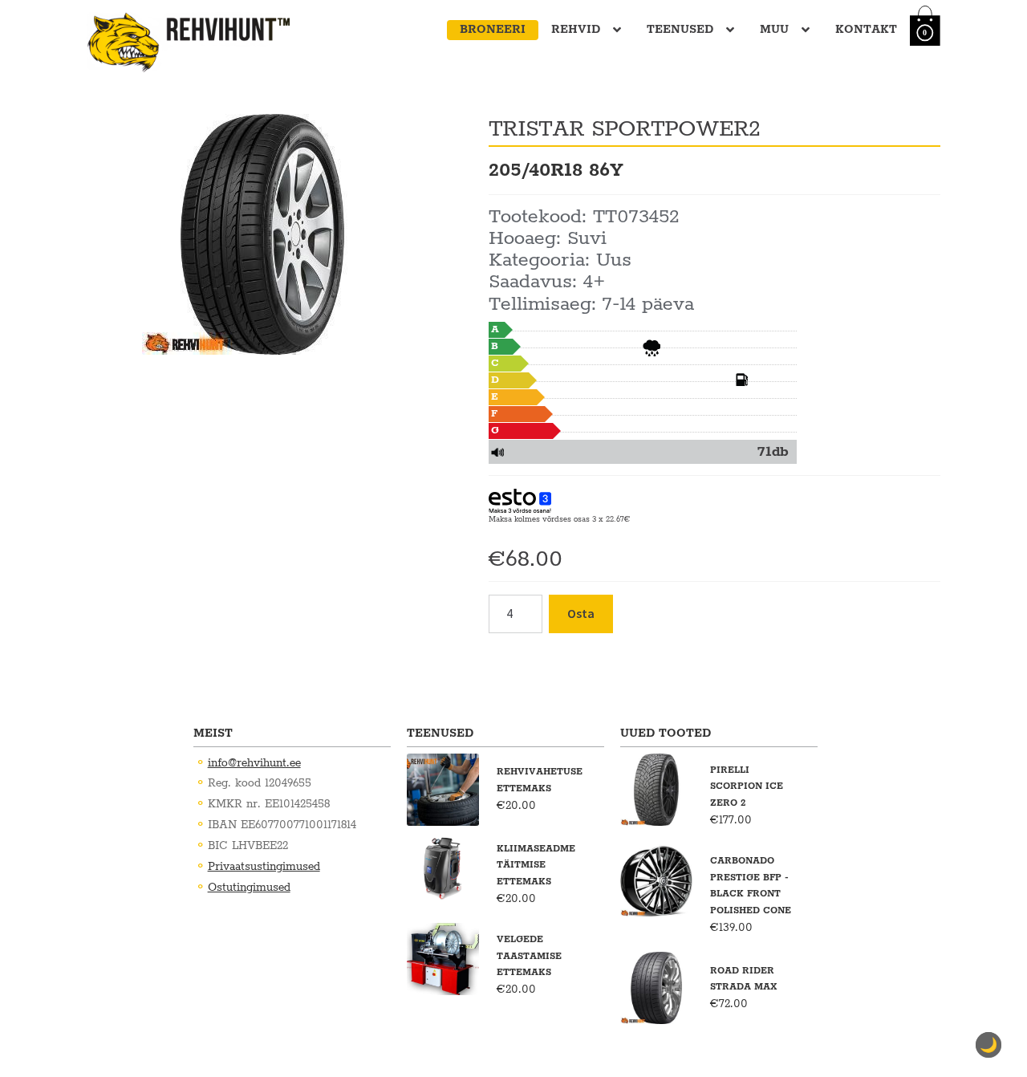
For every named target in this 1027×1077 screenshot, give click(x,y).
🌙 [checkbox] (988, 1045)
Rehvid (575, 29)
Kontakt (866, 29)
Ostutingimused (249, 887)
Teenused (680, 29)
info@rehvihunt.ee (254, 763)
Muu (774, 29)
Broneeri (493, 29)
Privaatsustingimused (264, 867)
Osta (581, 613)
